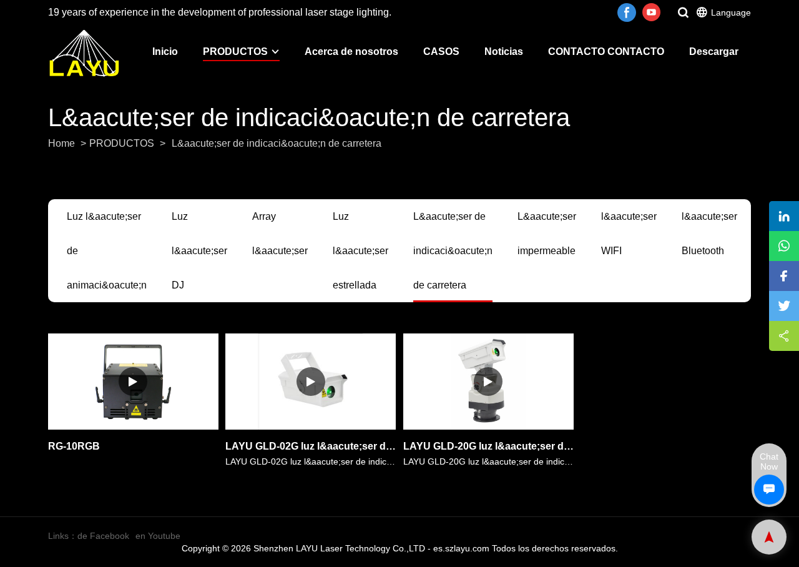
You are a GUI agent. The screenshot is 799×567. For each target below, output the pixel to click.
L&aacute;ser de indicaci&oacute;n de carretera (453, 250)
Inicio (165, 51)
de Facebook (103, 536)
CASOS (441, 51)
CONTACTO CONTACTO (606, 51)
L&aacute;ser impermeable (546, 233)
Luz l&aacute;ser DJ (199, 250)
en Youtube (157, 536)
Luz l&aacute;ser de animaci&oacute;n (107, 250)
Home (61, 143)
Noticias (503, 51)
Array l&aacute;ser (280, 233)
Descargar (713, 51)
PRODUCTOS (235, 51)
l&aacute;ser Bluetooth (709, 233)
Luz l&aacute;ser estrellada (360, 250)
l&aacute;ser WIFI (629, 233)
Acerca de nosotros (351, 51)
